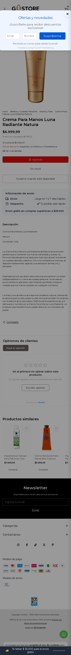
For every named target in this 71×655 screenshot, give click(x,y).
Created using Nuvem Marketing (36, 47)
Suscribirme (52, 36)
